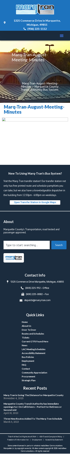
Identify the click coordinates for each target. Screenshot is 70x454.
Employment (28, 361)
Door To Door (29, 329)
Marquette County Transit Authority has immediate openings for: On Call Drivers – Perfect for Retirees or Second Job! (33, 406)
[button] (62, 36)
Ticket (25, 337)
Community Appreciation (34, 372)
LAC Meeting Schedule (34, 349)
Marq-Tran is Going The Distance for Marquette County (33, 395)
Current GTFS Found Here (35, 341)
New (24, 345)
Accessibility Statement (33, 353)
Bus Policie (28, 357)
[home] (13, 258)
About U (26, 326)
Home (25, 322)
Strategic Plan (29, 380)
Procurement (28, 376)
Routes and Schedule (33, 333)
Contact (26, 368)
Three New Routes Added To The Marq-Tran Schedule (33, 418)
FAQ (24, 365)
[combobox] (27, 245)
